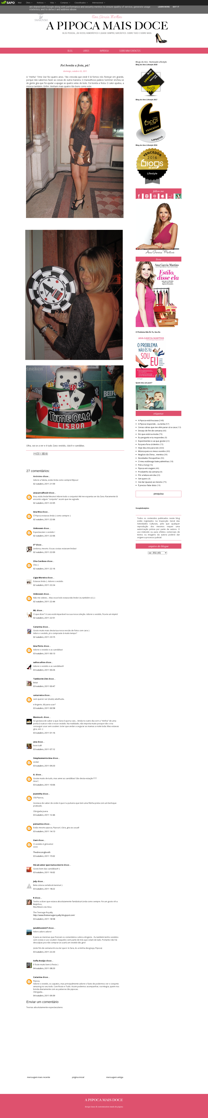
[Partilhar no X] (40, 453)
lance (93, 1106)
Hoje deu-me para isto (148, 447)
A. (34, 774)
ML (34, 610)
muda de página (116, 1106)
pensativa (38, 824)
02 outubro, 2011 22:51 (44, 617)
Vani (35, 840)
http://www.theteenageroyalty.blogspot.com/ (54, 915)
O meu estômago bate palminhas (153, 461)
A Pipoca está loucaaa (148, 420)
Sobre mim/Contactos (130, 50)
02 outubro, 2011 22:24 (44, 585)
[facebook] (140, 197)
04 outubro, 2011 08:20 (44, 968)
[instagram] (148, 197)
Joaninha (37, 793)
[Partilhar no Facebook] (43, 453)
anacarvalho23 (40, 492)
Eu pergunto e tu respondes (151, 437)
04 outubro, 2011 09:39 (44, 995)
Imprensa (104, 50)
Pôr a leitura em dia (147, 475)
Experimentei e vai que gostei (152, 441)
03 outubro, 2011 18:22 (44, 888)
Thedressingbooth (41, 852)
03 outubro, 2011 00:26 (44, 670)
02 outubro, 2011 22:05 (44, 503)
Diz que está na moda (148, 434)
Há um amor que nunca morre (48, 864)
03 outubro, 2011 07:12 (44, 749)
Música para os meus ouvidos (152, 451)
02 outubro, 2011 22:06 (44, 519)
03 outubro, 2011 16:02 (44, 872)
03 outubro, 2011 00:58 (44, 708)
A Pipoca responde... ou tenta (151, 424)
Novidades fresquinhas (149, 458)
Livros (86, 50)
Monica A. (38, 717)
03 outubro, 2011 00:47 (44, 686)
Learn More (164, 7)
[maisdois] (171, 197)
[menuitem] (20, 2)
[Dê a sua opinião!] (37, 453)
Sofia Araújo (39, 960)
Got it (176, 7)
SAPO (8, 2)
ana (35, 741)
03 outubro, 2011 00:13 (44, 653)
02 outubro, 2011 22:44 (44, 601)
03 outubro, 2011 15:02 (44, 856)
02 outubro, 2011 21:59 (44, 483)
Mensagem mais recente (38, 1077)
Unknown (38, 528)
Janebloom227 (40, 928)
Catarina (37, 626)
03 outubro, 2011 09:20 (44, 765)
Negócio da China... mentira (150, 454)
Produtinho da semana (148, 471)
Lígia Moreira (40, 577)
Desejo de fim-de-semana (150, 430)
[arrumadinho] (179, 197)
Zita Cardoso (40, 561)
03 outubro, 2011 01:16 (44, 732)
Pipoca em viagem (146, 468)
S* (34, 544)
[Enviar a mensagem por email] (34, 453)
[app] (163, 197)
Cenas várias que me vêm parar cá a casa (157, 427)
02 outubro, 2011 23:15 (44, 637)
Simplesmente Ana (42, 758)
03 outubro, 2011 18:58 (44, 919)
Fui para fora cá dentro (148, 444)
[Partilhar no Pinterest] (46, 453)
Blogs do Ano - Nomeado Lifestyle (151, 61)
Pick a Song (143, 464)
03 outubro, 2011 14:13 (44, 831)
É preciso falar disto (147, 485)
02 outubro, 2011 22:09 (44, 552)
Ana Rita (37, 511)
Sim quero (143, 478)
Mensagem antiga (114, 1077)
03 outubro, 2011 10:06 (44, 784)
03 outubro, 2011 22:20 (44, 951)
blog (70, 50)
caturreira (38, 695)
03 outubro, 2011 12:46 (44, 815)
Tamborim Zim (40, 678)
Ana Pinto (38, 646)
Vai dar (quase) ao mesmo (150, 482)
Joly (35, 881)
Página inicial (78, 1077)
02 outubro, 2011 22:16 (44, 568)
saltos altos (39, 662)
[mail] (155, 197)
